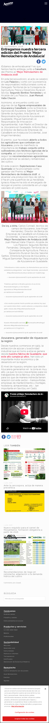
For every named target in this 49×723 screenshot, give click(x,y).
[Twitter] (43, 62)
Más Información (17, 706)
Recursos (7, 645)
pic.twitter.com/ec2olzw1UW (13, 292)
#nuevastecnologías (11, 287)
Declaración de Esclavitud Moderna (17, 662)
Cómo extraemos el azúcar (13, 621)
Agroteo (6, 680)
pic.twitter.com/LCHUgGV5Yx (14, 328)
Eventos (7, 677)
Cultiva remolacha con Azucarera (16, 671)
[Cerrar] (45, 688)
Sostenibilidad (11, 642)
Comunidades (9, 651)
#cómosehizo (32, 323)
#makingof (41, 323)
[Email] (13, 437)
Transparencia (9, 656)
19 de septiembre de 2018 (36, 277)
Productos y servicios (15, 627)
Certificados (8, 659)
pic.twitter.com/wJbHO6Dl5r (13, 311)
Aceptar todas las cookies (24, 719)
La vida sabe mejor (11, 630)
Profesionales (9, 636)
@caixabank (43, 270)
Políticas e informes (11, 653)
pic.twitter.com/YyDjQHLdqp (35, 273)
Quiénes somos (9, 614)
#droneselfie (14, 323)
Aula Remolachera (10, 674)
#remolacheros (34, 267)
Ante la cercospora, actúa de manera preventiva (23, 486)
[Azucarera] (8, 4)
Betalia (6, 633)
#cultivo (22, 284)
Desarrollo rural (9, 648)
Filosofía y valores (10, 617)
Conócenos (9, 611)
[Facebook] (38, 62)
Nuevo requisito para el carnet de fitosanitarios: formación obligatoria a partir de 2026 (23, 530)
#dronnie (7, 325)
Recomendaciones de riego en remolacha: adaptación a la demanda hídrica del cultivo (23, 574)
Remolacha (9, 668)
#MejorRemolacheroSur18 (16, 273)
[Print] (18, 437)
